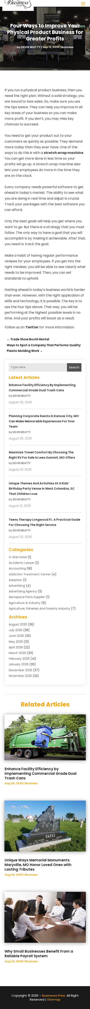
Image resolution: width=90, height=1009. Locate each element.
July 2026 (15, 630)
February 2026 (19, 659)
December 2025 (20, 670)
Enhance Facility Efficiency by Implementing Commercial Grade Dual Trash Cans (41, 773)
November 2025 (20, 676)
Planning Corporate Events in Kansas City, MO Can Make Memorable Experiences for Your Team (44, 421)
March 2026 (17, 653)
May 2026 (16, 642)
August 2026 (18, 624)
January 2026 (18, 664)
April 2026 (16, 647)
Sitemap (53, 999)
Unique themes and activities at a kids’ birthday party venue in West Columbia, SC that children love (42, 488)
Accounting (17, 568)
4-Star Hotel (18, 557)
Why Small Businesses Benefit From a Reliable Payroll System (39, 953)
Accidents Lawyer (21, 563)
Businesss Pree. (54, 995)
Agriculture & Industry (24, 603)
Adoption (15, 580)
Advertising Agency (23, 591)
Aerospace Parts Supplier (27, 597)
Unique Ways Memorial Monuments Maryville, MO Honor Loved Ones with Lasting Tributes (38, 865)
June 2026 (16, 636)
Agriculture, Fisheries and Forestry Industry (39, 608)
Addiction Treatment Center (30, 574)
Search (74, 367)
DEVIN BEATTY (30, 47)
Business (67, 47)
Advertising (17, 586)
